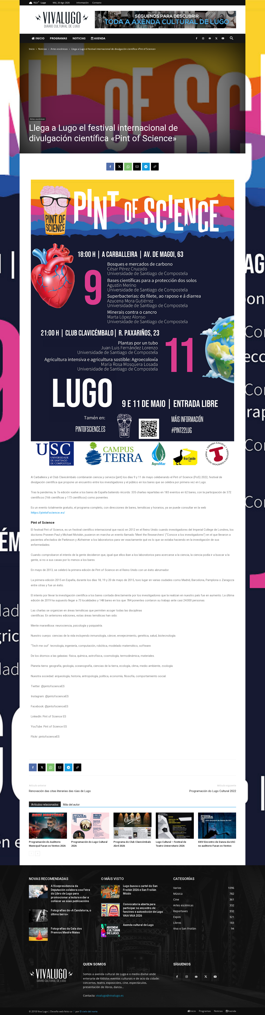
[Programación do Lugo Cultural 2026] (90, 826)
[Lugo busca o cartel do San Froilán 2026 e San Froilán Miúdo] (110, 891)
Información (82, 2)
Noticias (79, 38)
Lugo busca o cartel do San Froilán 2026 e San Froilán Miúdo (140, 889)
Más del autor (71, 804)
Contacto (96, 2)
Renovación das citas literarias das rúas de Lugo (60, 791)
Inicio (39, 38)
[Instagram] (203, 38)
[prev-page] (31, 853)
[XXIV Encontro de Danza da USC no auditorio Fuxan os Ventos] (217, 826)
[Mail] (210, 38)
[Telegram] (146, 166)
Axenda (99, 38)
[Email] (137, 166)
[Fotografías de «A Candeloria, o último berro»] (38, 916)
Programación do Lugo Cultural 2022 (212, 791)
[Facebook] (196, 38)
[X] (216, 38)
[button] (231, 38)
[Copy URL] (155, 166)
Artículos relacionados (44, 804)
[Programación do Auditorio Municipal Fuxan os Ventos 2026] (48, 826)
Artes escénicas (59, 49)
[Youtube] (223, 38)
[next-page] (37, 853)
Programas (58, 38)
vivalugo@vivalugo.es (110, 995)
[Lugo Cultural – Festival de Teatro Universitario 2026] (175, 826)
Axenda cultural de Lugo (138, 924)
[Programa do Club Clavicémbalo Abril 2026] (132, 826)
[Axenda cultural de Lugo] (110, 930)
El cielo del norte (89, 1011)
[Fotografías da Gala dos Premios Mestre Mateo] (38, 934)
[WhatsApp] (128, 166)
